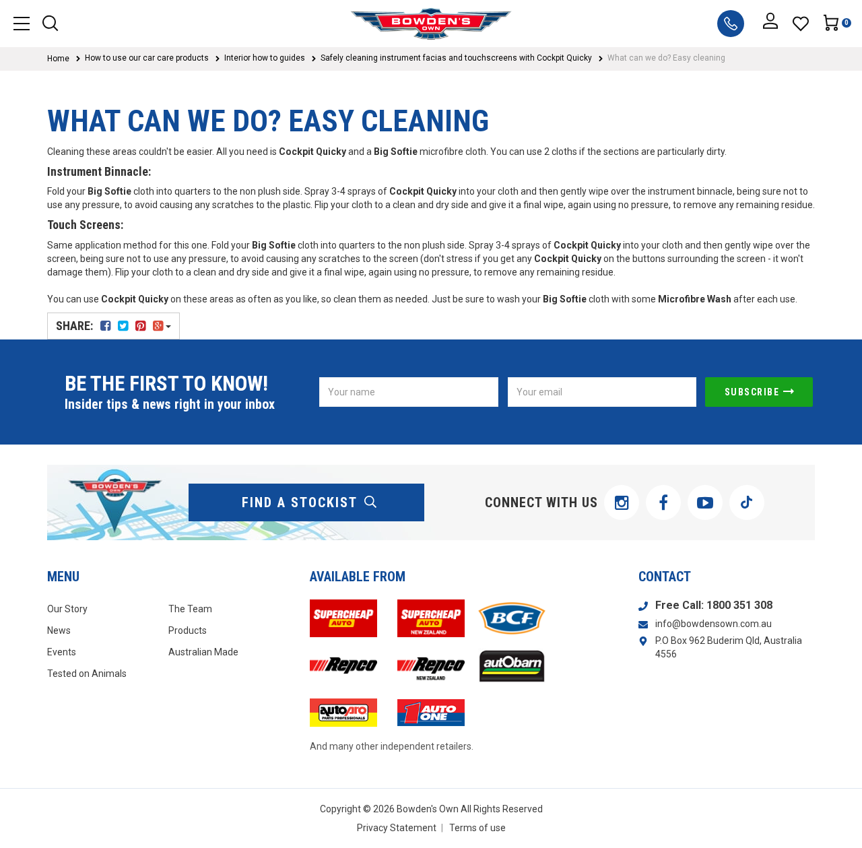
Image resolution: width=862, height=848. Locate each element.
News (59, 630)
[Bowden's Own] (430, 23)
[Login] (770, 23)
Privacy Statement (396, 827)
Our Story (67, 609)
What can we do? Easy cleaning (666, 58)
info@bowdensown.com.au (713, 623)
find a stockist (300, 502)
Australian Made (203, 652)
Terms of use (477, 827)
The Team (190, 609)
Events (61, 652)
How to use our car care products (147, 58)
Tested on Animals (87, 673)
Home (58, 58)
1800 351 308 (739, 605)
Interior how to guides (264, 58)
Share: (76, 326)
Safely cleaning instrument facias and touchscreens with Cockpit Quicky (456, 58)
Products (187, 630)
